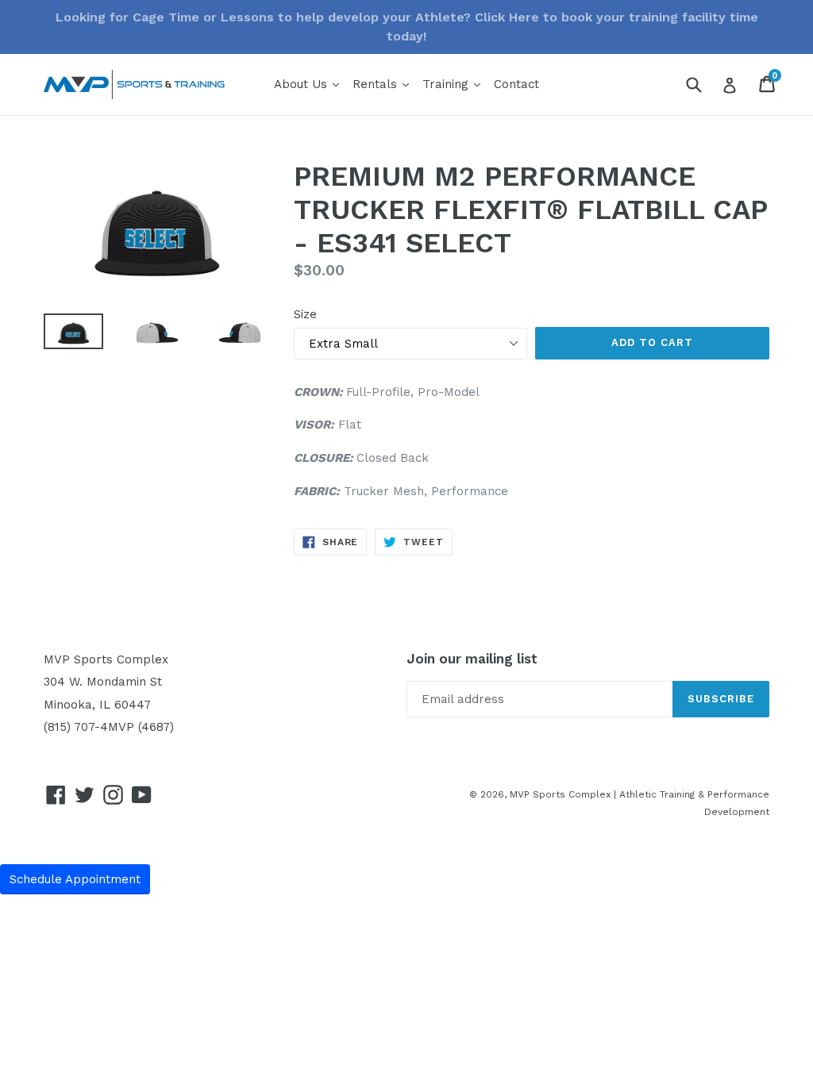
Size (305, 314)
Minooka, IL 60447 (97, 705)
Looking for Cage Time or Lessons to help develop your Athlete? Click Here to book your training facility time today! (407, 27)
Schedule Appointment (75, 879)
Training (453, 83)
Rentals (383, 83)
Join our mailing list (472, 659)
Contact (516, 84)
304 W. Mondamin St (103, 682)
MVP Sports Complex (106, 659)
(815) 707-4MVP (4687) (109, 727)
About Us (309, 83)
